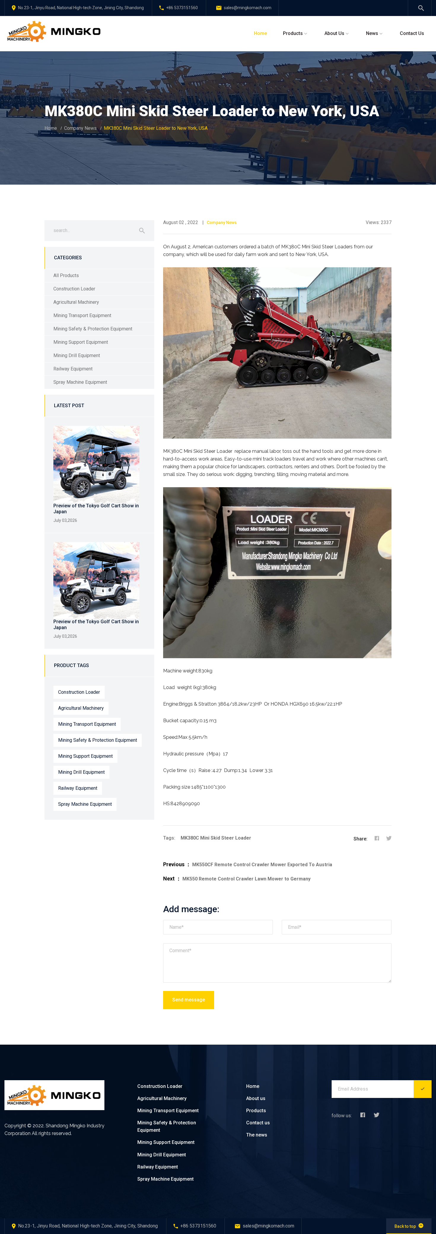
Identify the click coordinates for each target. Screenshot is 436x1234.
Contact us (258, 1123)
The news (256, 1135)
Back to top (405, 1226)
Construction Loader (74, 289)
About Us (334, 33)
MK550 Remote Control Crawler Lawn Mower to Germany (246, 879)
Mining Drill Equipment (76, 355)
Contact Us (412, 33)
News (372, 33)
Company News (80, 128)
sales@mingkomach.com (247, 7)
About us (255, 1098)
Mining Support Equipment (80, 342)
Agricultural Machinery (76, 302)
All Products (66, 275)
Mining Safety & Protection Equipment (92, 329)
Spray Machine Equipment (80, 382)
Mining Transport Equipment (82, 315)
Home (260, 33)
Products (293, 33)
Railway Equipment (73, 369)
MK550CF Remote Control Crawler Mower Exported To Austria (262, 864)
